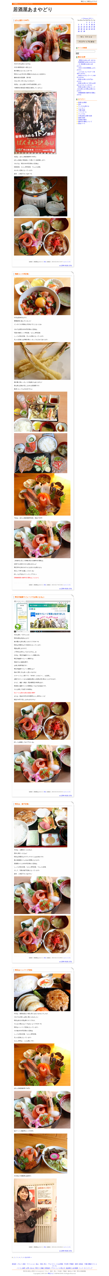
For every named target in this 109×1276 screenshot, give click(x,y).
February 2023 (87, 18)
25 (94, 29)
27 (81, 31)
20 (81, 29)
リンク (81, 1268)
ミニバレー (81, 108)
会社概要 (75, 1268)
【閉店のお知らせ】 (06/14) (86, 60)
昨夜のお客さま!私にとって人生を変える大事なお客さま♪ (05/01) (86, 89)
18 (94, 26)
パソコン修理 (21, 1268)
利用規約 (47, 1268)
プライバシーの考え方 (58, 1268)
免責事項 (68, 1268)
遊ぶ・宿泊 (39, 1264)
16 (89, 26)
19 (79, 29)
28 (84, 31)
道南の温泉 (81, 117)
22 (86, 29)
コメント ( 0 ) (66, 261)
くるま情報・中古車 (62, 1264)
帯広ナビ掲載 (39, 1268)
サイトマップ (88, 1268)
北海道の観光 (82, 119)
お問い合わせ (30, 1268)
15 (86, 26)
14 (84, 26)
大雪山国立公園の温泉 (85, 116)
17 (92, 26)
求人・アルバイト (49, 1264)
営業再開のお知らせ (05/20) (86, 62)
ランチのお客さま (83, 106)
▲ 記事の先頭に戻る (65, 265)
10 (92, 24)
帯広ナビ (83, 1)
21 (84, 29)
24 (92, 29)
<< (82, 18)
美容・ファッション (29, 1264)
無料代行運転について (85, 121)
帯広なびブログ (92, 1)
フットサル (81, 114)
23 (89, 29)
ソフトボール (82, 112)
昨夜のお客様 (82, 102)
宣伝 (45, 261)
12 (79, 26)
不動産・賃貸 (73, 1264)
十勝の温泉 (81, 110)
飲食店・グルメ (17, 1264)
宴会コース (81, 123)
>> (92, 18)
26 (79, 31)
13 (81, 26)
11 (94, 24)
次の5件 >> (28, 1257)
